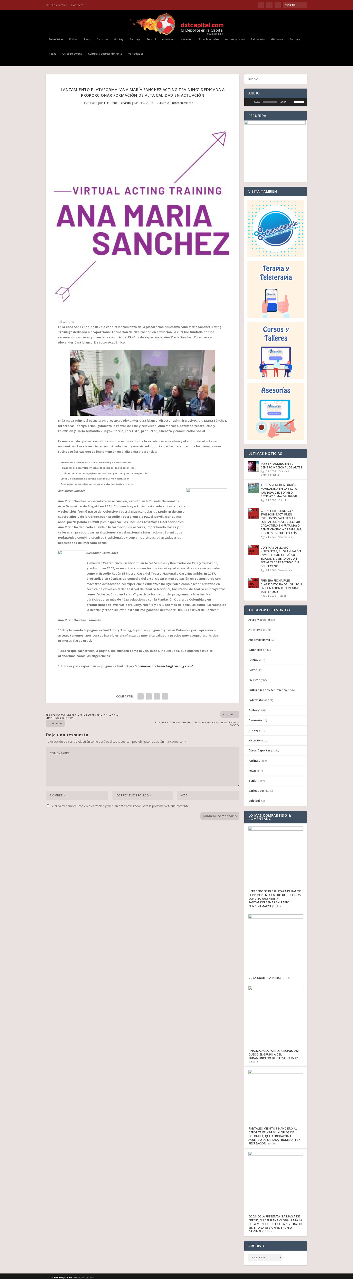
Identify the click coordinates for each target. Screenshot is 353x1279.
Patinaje (135, 39)
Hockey (118, 39)
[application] (275, 102)
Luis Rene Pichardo (117, 103)
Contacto (77, 5)
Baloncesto (258, 39)
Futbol (73, 39)
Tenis (87, 39)
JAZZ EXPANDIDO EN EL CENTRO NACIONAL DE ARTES (281, 465)
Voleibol (254, 801)
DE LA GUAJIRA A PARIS (264, 978)
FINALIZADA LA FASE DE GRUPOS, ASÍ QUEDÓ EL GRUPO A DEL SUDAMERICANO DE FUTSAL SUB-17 (273, 1054)
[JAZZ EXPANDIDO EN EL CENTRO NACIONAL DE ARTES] (253, 466)
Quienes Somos (56, 5)
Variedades (135, 53)
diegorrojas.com (63, 1277)
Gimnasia (277, 39)
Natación (186, 39)
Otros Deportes (72, 53)
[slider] (270, 102)
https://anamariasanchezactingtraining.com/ (158, 666)
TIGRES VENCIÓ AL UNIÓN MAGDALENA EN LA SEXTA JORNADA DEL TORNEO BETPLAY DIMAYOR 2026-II (279, 490)
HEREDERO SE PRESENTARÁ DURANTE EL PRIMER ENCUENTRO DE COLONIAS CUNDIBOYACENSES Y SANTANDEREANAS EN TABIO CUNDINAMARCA (274, 898)
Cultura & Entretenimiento (105, 53)
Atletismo (168, 39)
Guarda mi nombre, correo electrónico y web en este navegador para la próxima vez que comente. (120, 806)
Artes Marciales (209, 39)
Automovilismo (235, 39)
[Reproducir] (250, 102)
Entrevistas (56, 39)
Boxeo (252, 670)
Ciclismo (102, 39)
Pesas (52, 53)
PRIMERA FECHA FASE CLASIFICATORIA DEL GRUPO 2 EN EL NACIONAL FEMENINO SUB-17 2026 (281, 586)
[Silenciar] (290, 102)
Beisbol (151, 39)
